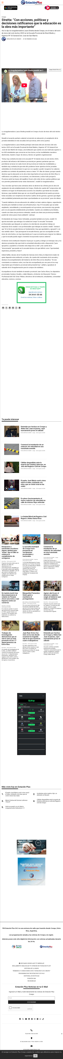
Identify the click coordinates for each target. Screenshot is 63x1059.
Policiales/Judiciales (6, 605)
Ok (35, 1056)
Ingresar (32, 981)
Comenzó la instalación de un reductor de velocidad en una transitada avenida (32, 446)
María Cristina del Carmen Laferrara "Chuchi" (16, 801)
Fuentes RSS (31, 978)
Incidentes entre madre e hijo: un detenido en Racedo (47, 794)
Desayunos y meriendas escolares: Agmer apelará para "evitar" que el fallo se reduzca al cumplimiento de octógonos (10, 552)
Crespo (4, 17)
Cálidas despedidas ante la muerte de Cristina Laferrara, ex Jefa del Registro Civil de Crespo (33, 464)
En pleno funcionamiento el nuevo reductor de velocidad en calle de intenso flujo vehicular (33, 500)
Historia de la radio (31, 968)
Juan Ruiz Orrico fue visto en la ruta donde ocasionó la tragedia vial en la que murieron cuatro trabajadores (31, 637)
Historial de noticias (31, 976)
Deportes (36, 559)
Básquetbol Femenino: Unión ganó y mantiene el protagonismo (31, 596)
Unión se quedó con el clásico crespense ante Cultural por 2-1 (15, 807)
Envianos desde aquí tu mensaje (32, 963)
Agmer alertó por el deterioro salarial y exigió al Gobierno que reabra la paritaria (52, 596)
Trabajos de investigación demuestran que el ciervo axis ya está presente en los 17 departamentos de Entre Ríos (9, 638)
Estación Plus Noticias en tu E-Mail (31, 987)
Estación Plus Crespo (14, 39)
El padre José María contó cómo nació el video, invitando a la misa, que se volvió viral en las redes (33, 483)
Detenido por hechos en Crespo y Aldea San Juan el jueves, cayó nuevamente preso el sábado (34, 428)
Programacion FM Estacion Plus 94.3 (31, 973)
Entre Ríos (4, 561)
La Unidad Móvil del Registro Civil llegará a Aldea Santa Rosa (33, 517)
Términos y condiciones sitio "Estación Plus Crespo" (31, 971)
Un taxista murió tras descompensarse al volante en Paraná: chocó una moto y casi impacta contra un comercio (10, 598)
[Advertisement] (31, 53)
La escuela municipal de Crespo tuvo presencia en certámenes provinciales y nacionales (31, 551)
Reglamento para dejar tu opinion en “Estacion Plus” (31, 966)
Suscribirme (31, 1002)
